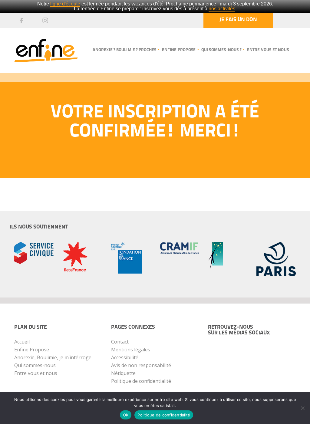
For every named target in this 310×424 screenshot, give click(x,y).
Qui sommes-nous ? (221, 50)
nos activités (222, 8)
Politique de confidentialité (141, 381)
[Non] (302, 408)
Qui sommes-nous (35, 365)
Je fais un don (238, 20)
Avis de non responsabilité (141, 365)
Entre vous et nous (268, 50)
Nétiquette (123, 373)
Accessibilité (124, 357)
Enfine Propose (31, 349)
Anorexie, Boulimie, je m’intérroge (52, 357)
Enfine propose (179, 50)
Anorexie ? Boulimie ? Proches (124, 50)
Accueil (22, 341)
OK (126, 414)
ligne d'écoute (65, 3)
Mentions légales (130, 349)
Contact (120, 341)
